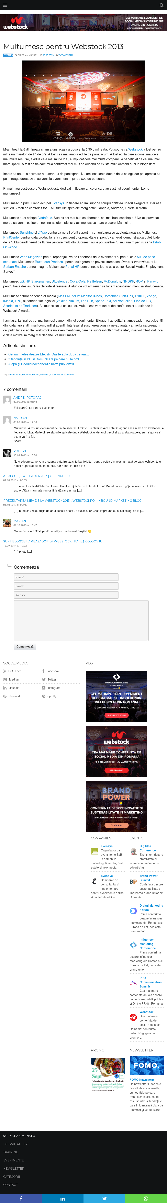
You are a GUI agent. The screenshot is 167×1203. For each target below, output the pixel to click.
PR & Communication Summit (151, 982)
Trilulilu (140, 296)
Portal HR (72, 266)
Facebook (52, 671)
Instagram (53, 688)
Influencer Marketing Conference (148, 943)
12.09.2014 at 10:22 (15, 545)
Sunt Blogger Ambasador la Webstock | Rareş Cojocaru (52, 541)
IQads (97, 296)
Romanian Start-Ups (118, 296)
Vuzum (74, 300)
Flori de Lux (142, 300)
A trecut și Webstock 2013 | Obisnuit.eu (36, 476)
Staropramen (40, 281)
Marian (19, 521)
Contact (10, 1185)
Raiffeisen (94, 281)
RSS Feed (15, 671)
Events (8, 55)
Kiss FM (64, 296)
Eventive (107, 876)
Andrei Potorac (27, 397)
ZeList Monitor (81, 296)
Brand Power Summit (148, 878)
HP (27, 281)
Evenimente (15, 374)
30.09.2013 (48, 55)
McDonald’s (112, 281)
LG (22, 281)
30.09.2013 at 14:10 (25, 422)
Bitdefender (60, 281)
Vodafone (45, 217)
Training (10, 1152)
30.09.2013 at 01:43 (25, 402)
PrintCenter (11, 237)
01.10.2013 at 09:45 (15, 505)
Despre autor (15, 1144)
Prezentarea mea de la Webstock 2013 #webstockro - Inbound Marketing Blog (72, 501)
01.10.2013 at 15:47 (25, 525)
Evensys (58, 203)
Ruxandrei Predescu (50, 261)
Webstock (135, 149)
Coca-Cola (78, 281)
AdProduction (122, 300)
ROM (139, 281)
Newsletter (13, 1168)
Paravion (153, 281)
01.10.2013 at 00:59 (15, 480)
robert (19, 451)
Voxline (62, 300)
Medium (14, 679)
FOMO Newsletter (142, 1080)
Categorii (11, 1177)
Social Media (56, 374)
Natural (20, 418)
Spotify (51, 696)
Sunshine (27, 232)
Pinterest (14, 696)
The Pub (87, 300)
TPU (18, 300)
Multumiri (44, 374)
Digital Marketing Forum (151, 907)
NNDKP (128, 281)
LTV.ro (42, 232)
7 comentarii (66, 55)
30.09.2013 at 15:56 (25, 455)
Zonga (151, 296)
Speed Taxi (103, 300)
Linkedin (13, 688)
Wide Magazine (31, 256)
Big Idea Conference (148, 848)
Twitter (51, 679)
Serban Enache (14, 266)
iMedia (8, 300)
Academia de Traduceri (20, 305)
